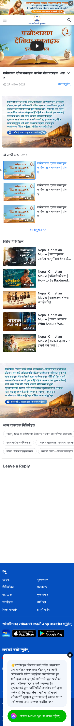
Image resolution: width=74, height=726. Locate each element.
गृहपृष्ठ (6, 579)
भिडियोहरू (8, 587)
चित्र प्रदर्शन (10, 609)
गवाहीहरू (7, 602)
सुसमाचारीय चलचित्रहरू (19, 442)
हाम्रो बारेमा (43, 609)
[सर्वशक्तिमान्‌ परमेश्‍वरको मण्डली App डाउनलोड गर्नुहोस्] (6, 633)
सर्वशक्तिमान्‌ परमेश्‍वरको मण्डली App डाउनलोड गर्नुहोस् (36, 624)
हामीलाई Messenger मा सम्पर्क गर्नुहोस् (39, 716)
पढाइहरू (7, 594)
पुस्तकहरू (42, 579)
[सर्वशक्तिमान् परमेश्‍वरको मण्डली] (37, 20)
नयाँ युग (41, 602)
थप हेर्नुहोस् (35, 230)
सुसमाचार (42, 594)
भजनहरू (42, 587)
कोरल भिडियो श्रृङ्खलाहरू (20, 451)
